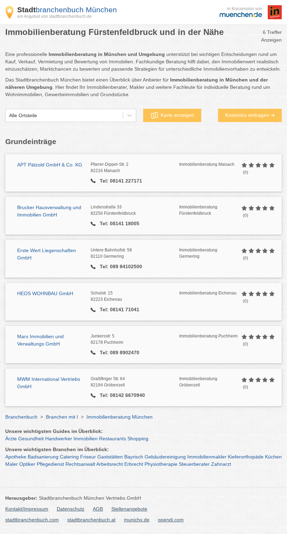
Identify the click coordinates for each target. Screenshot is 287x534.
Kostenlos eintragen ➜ (250, 115)
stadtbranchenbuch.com (32, 519)
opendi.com (171, 519)
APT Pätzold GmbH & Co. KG (49, 165)
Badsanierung (43, 457)
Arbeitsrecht (109, 464)
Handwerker (58, 438)
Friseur (88, 457)
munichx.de (136, 519)
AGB (98, 509)
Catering (69, 457)
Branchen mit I (62, 417)
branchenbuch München (67, 10)
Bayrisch (133, 457)
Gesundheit (31, 438)
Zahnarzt (221, 464)
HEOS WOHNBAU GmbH (45, 293)
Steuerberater (194, 464)
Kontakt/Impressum (26, 509)
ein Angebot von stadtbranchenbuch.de (54, 16)
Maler (11, 464)
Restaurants (112, 438)
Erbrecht (133, 464)
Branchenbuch (21, 417)
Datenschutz (70, 509)
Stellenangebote (129, 509)
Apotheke (15, 457)
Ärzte (11, 438)
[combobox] (9, 115)
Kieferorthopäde (246, 457)
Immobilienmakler (206, 457)
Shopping (137, 438)
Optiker (27, 464)
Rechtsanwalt (80, 464)
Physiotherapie (161, 464)
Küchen (273, 457)
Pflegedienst (50, 464)
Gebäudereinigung (165, 457)
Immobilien (86, 438)
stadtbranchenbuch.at (91, 519)
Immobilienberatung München (119, 417)
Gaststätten (110, 457)
